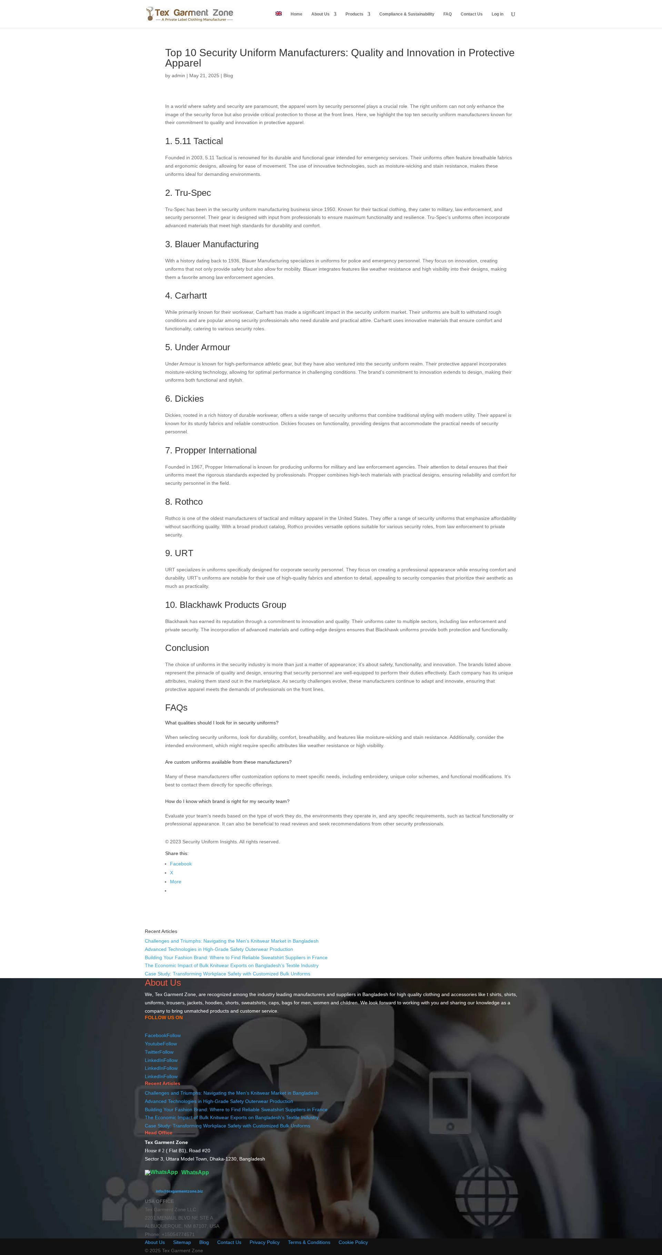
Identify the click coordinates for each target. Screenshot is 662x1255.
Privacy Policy (265, 1242)
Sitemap (182, 1242)
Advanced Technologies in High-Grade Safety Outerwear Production (219, 949)
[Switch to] (278, 19)
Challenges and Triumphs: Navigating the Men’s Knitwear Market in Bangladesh (232, 941)
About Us (320, 14)
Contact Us (472, 14)
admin (178, 75)
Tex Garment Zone (175, 994)
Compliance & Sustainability (406, 14)
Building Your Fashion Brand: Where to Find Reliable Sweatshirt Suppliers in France (236, 957)
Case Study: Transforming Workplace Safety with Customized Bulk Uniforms (227, 973)
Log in (497, 14)
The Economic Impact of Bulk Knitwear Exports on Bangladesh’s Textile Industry (232, 965)
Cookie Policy (353, 1242)
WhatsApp (194, 1172)
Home (296, 14)
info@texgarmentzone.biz (179, 1191)
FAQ (447, 14)
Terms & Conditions (309, 1242)
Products (354, 14)
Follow (174, 1035)
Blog (228, 75)
